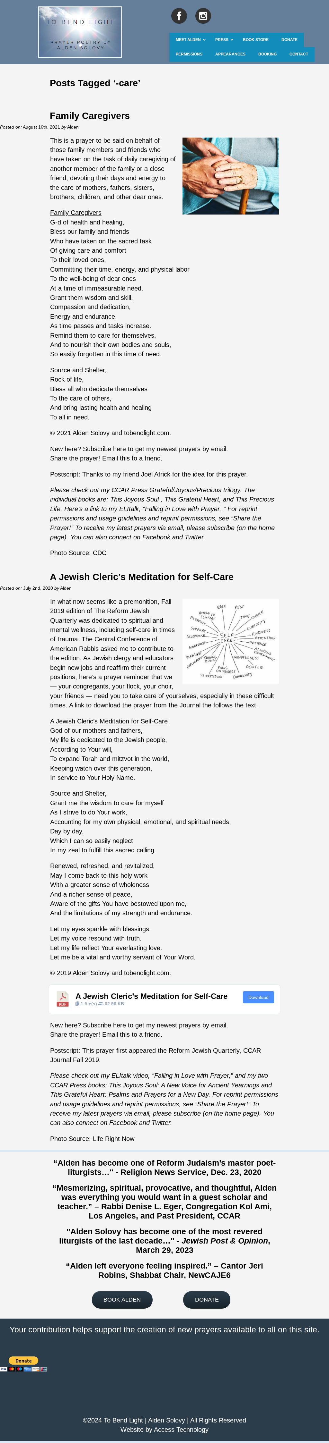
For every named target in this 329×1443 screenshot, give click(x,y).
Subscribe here (104, 448)
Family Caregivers (90, 115)
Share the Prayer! (222, 1104)
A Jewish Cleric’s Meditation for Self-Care (142, 576)
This (170, 499)
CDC (99, 552)
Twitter (194, 537)
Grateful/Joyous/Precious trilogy (194, 490)
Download (258, 997)
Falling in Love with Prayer (191, 1075)
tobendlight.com (146, 432)
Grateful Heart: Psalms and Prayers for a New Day (135, 1094)
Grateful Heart (197, 499)
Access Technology (181, 1429)
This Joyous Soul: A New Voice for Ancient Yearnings (184, 1085)
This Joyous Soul (134, 499)
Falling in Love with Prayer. (183, 508)
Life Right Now (113, 1138)
